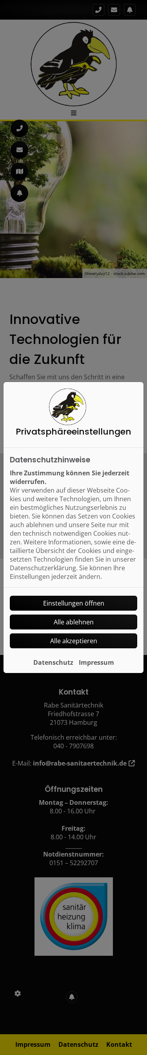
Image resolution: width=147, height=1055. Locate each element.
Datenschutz (53, 662)
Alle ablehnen (74, 622)
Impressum (96, 662)
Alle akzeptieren (73, 641)
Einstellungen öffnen (73, 603)
